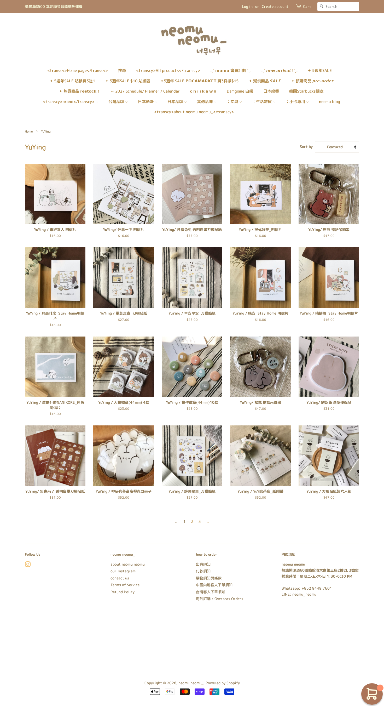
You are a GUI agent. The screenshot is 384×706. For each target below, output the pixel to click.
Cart (307, 6)
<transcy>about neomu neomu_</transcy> (194, 112)
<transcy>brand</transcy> (69, 101)
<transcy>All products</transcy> (168, 70)
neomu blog (329, 101)
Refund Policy (122, 591)
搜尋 (122, 70)
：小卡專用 (296, 101)
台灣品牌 (116, 101)
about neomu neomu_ (128, 564)
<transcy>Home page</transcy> (77, 70)
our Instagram (123, 570)
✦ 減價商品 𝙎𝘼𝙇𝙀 (265, 81)
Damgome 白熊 (240, 91)
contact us (119, 578)
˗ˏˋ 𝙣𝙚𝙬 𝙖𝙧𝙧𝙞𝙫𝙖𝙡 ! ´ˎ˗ (279, 70)
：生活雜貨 (262, 101)
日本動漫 (146, 101)
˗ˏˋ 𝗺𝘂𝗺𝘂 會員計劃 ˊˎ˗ (230, 70)
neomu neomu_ (190, 682)
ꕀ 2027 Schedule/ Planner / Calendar (145, 91)
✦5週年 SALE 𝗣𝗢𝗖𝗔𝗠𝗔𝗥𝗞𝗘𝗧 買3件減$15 (199, 81)
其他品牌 (205, 101)
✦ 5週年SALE (320, 70)
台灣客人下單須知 (210, 591)
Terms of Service (124, 584)
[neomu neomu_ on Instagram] (28, 565)
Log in (247, 6)
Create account (275, 6)
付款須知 (203, 570)
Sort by (306, 146)
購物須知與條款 (209, 578)
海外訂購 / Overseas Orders (219, 598)
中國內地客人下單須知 (214, 584)
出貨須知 (203, 564)
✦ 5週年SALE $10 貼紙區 (127, 81)
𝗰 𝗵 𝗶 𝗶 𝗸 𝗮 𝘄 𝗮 (203, 91)
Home (29, 131)
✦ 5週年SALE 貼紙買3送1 (72, 81)
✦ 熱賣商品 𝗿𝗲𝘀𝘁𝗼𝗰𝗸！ (79, 91)
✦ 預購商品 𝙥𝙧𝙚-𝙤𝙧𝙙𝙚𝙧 (312, 81)
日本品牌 (175, 101)
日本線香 (271, 91)
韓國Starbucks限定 (306, 91)
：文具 (232, 101)
